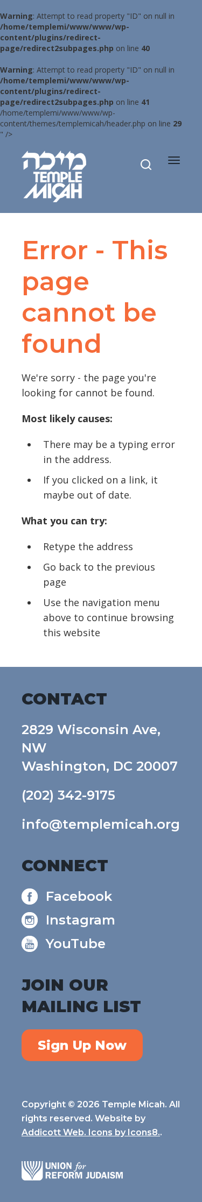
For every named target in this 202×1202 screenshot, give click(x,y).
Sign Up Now (82, 1045)
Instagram (80, 920)
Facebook (79, 896)
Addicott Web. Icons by (75, 1132)
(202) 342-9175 (68, 795)
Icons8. (144, 1132)
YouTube (76, 943)
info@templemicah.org (101, 824)
